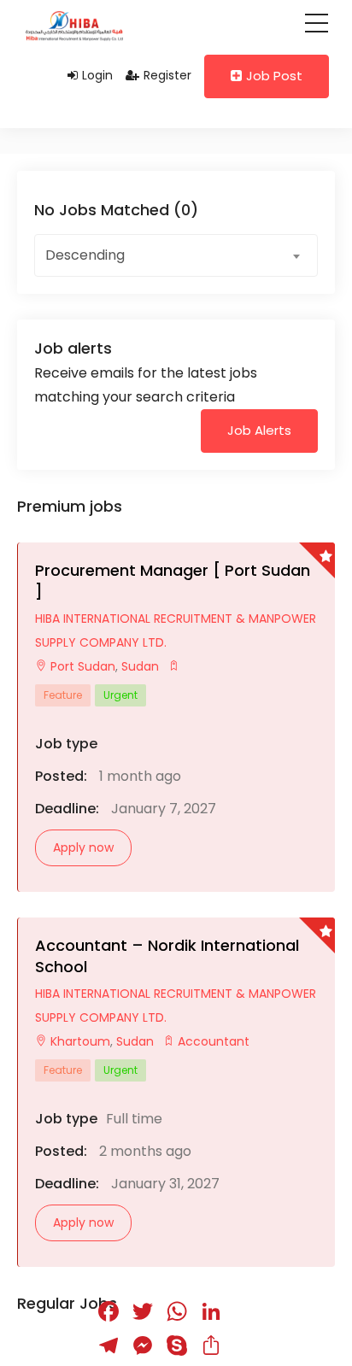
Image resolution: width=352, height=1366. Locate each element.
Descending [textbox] (85, 255)
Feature (63, 695)
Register (167, 75)
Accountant (213, 1041)
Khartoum (80, 1041)
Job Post (274, 76)
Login (97, 75)
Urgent (120, 695)
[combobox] (176, 255)
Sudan (138, 666)
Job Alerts (259, 430)
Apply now (83, 847)
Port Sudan (82, 666)
